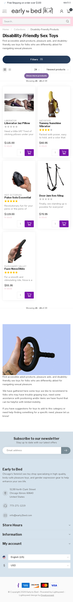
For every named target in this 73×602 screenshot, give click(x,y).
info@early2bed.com (21, 515)
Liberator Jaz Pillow (17, 123)
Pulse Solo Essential (17, 197)
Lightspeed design (28, 595)
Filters (34, 59)
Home (6, 29)
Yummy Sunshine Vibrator (50, 125)
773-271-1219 (17, 505)
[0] (68, 11)
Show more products (36, 75)
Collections (19, 29)
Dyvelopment (47, 595)
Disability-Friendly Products (45, 29)
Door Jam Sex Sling (51, 195)
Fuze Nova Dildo (14, 268)
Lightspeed (58, 591)
